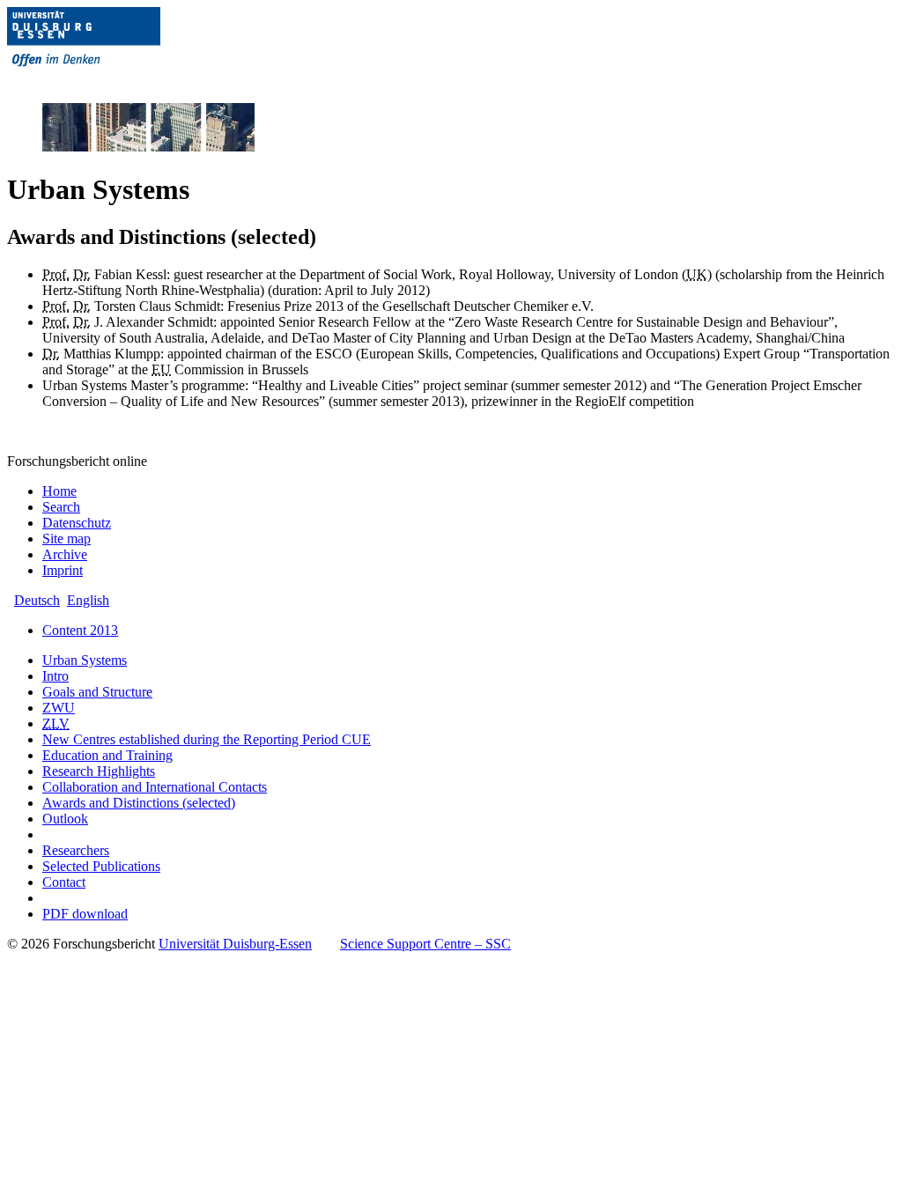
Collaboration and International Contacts (154, 786)
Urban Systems (84, 660)
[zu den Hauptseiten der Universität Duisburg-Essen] (108, 80)
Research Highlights (98, 771)
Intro (55, 675)
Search (61, 506)
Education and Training (107, 755)
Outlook (65, 818)
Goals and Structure (97, 691)
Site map (66, 538)
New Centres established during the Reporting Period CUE (206, 739)
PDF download (85, 913)
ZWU (58, 707)
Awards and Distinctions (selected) (138, 802)
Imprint (62, 570)
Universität (235, 943)
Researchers (75, 850)
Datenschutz (76, 522)
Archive (64, 554)
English (88, 600)
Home (59, 490)
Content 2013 (80, 630)
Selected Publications (101, 866)
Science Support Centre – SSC (425, 943)
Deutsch (37, 600)
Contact (63, 882)
